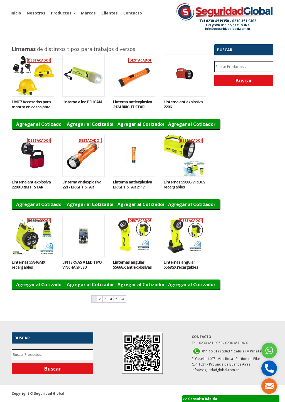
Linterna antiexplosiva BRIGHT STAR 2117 (132, 184)
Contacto (132, 13)
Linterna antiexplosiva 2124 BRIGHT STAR (132, 104)
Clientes (109, 13)
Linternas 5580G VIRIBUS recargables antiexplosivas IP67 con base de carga (184, 189)
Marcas (88, 13)
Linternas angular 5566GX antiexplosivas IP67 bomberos (132, 267)
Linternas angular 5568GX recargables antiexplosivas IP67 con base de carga (184, 269)
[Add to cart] (33, 75)
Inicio (16, 13)
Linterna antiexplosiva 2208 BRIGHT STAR (31, 184)
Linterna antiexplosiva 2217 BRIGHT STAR (81, 184)
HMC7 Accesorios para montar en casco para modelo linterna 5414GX (32, 106)
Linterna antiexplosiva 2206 (183, 104)
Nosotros (36, 13)
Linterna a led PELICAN (82, 101)
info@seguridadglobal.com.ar (215, 369)
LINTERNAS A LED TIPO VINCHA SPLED (82, 264)
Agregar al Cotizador (39, 124)
